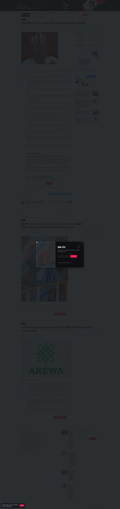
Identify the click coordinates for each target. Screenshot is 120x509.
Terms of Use (9, 506)
